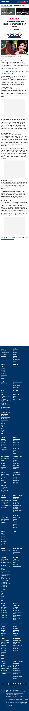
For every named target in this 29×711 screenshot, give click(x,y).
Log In (19, 1)
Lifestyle (15, 391)
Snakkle (23, 64)
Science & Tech (17, 456)
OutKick (3, 391)
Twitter (11, 34)
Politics (15, 349)
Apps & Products (18, 495)
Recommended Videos (6, 5)
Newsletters (23, 684)
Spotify (26, 684)
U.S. (2, 349)
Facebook (8, 34)
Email (21, 34)
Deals (15, 437)
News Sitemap (8, 694)
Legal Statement (13, 703)
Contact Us (10, 693)
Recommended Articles (19, 5)
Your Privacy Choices (12, 691)
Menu (27, 2)
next (25, 48)
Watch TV (23, 1)
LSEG (11, 705)
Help (7, 693)
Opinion (15, 364)
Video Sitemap (15, 694)
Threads (13, 34)
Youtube (11, 684)
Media (3, 382)
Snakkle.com (15, 29)
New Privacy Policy (15, 690)
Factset (7, 702)
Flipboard (16, 34)
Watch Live (16, 472)
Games (3, 472)
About (3, 495)
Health (3, 437)
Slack (18, 684)
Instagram (8, 684)
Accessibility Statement (18, 693)
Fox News (5, 2)
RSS (21, 684)
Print (18, 34)
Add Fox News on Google (15, 37)
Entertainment (14, 18)
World (3, 364)
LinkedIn (16, 684)
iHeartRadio (14, 687)
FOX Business (5, 456)
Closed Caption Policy (21, 691)
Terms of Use (8, 690)
